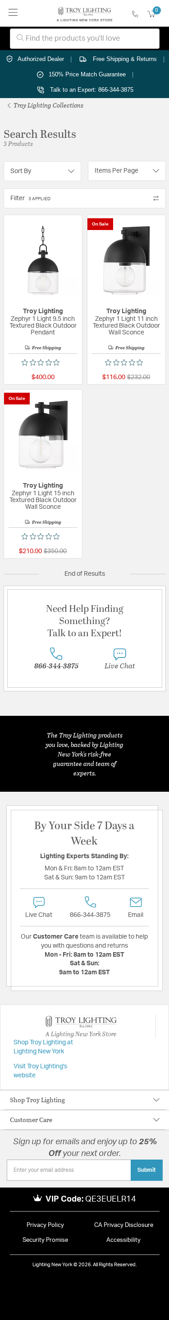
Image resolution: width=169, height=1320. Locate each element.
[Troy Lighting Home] (84, 14)
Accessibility (123, 1240)
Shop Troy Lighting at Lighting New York (43, 1047)
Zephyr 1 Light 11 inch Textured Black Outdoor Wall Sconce (126, 326)
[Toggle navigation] (13, 13)
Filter (30, 198)
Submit (146, 1170)
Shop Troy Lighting (37, 1099)
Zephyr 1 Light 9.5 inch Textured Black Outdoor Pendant (43, 326)
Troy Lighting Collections (47, 105)
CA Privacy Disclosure (123, 1225)
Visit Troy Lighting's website (40, 1071)
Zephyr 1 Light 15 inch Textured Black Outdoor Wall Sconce (43, 500)
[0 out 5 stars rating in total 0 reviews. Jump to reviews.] (43, 362)
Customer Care (31, 1119)
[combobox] (85, 38)
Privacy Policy (45, 1225)
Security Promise (45, 1240)
